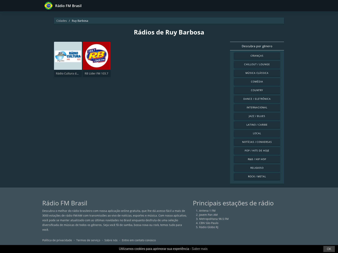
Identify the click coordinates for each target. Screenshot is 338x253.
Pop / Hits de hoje (257, 150)
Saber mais (200, 248)
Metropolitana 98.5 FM (214, 219)
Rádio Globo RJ (208, 227)
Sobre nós (111, 240)
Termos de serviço (88, 240)
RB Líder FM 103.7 (96, 73)
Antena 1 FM (207, 210)
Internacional (257, 107)
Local (257, 133)
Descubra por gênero (257, 46)
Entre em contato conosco (139, 240)
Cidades (61, 21)
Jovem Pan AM (208, 215)
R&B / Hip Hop (257, 159)
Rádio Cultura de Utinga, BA (74, 73)
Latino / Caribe (256, 124)
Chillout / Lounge (257, 64)
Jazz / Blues (257, 116)
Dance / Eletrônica (257, 99)
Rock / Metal (257, 176)
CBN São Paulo (208, 223)
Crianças (257, 55)
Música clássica (257, 73)
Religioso (257, 168)
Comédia (257, 81)
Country (257, 90)
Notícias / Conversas (257, 142)
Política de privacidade (57, 240)
